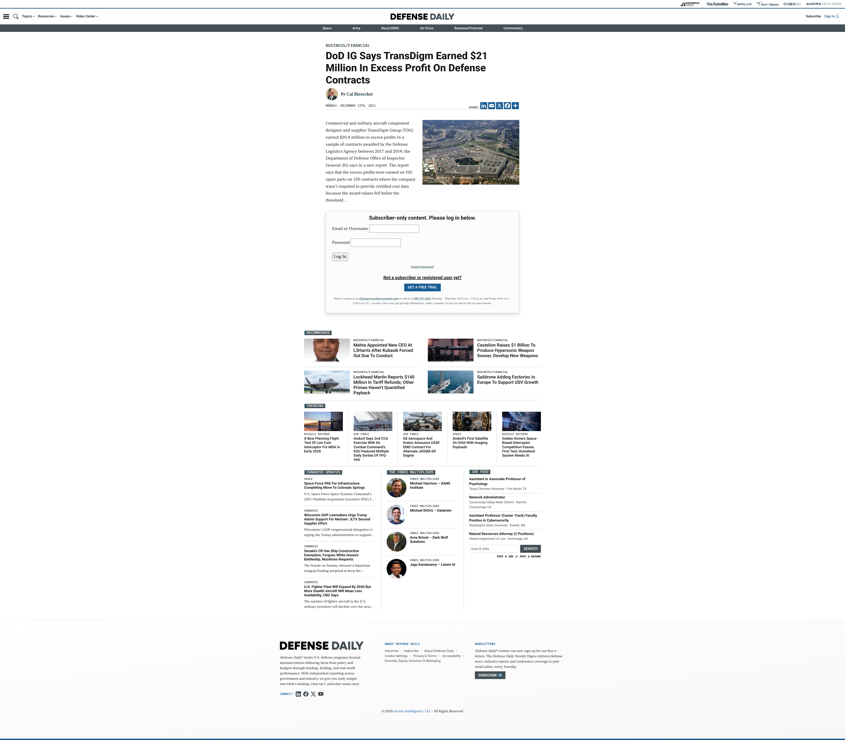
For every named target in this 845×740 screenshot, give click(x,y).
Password (341, 242)
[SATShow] (742, 4)
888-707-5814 (422, 299)
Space (327, 28)
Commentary (513, 28)
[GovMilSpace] (767, 4)
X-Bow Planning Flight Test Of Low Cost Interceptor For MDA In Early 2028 (322, 444)
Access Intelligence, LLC (412, 711)
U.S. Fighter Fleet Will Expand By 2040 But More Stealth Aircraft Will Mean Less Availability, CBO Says (337, 591)
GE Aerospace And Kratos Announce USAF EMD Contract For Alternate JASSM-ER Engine (421, 446)
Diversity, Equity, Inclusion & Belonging (413, 661)
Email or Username (350, 228)
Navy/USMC (390, 28)
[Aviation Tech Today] (824, 4)
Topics (27, 16)
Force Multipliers (424, 479)
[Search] (15, 16)
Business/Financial (468, 28)
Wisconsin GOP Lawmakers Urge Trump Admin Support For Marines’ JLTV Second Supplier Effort (337, 519)
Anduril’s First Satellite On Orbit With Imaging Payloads (470, 442)
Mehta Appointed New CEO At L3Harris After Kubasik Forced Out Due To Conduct (383, 350)
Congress (311, 510)
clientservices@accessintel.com (378, 299)
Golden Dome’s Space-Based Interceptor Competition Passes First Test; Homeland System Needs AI (520, 446)
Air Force (427, 28)
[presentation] (396, 487)
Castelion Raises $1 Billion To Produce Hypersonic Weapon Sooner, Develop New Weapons (507, 350)
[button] (6, 16)
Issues (65, 16)
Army (356, 28)
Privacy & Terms (425, 656)
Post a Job (505, 556)
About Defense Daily (439, 651)
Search (530, 549)
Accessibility (451, 656)
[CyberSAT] (792, 4)
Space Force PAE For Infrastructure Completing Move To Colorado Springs (334, 485)
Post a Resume (530, 556)
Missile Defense (317, 434)
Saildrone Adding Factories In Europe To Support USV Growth (507, 379)
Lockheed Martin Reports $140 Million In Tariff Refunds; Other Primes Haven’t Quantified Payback (383, 384)
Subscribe (813, 16)
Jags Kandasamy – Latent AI (432, 564)
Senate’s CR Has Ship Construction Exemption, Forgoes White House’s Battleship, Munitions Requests (331, 555)
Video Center (86, 16)
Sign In (830, 16)
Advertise (392, 651)
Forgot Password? (422, 267)
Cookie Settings (396, 656)
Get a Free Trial (422, 287)
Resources (46, 16)
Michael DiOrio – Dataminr (431, 510)
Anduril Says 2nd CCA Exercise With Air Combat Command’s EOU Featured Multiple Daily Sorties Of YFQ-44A (371, 449)
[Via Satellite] (717, 4)
